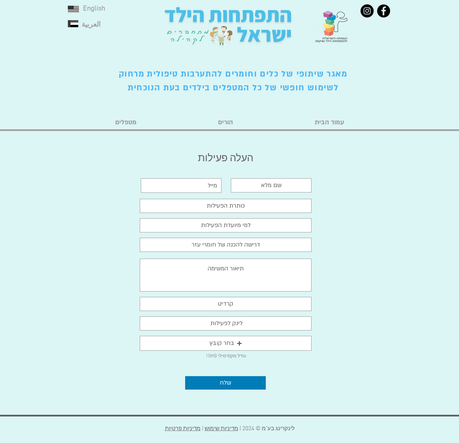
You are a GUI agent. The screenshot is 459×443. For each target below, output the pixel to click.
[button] (225, 343)
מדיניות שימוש (221, 429)
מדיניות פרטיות (183, 429)
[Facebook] (383, 10)
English (94, 8)
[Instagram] (367, 10)
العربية (91, 24)
